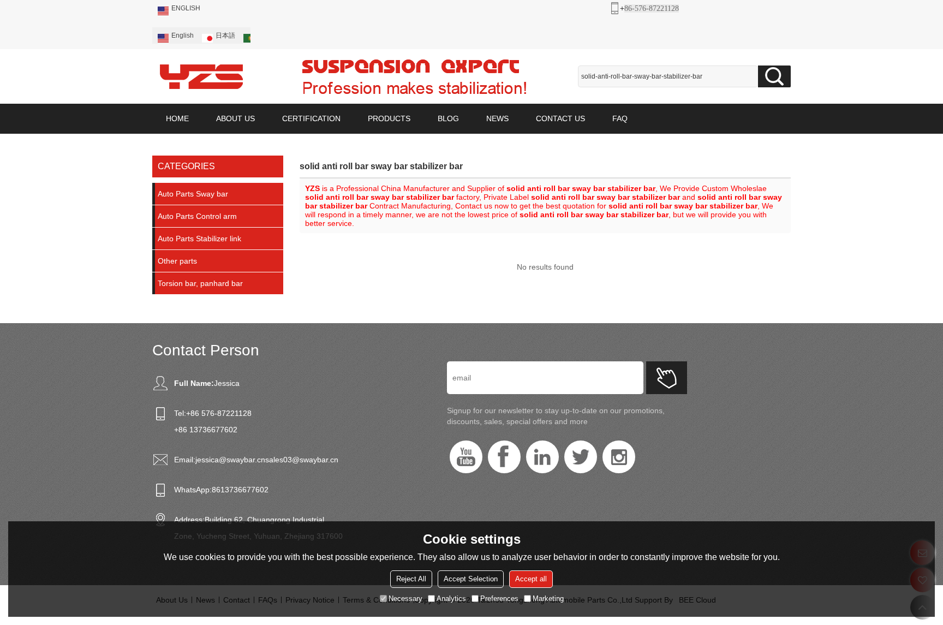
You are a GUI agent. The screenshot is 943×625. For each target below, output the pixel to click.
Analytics (451, 598)
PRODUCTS (389, 118)
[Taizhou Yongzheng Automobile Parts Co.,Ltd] (201, 76)
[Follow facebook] (504, 457)
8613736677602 (240, 489)
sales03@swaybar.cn (301, 459)
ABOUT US (235, 118)
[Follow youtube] (466, 457)
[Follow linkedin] (542, 457)
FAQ (620, 118)
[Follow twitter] (580, 457)
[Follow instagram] (618, 457)
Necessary (405, 598)
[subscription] (666, 377)
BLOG (448, 118)
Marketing (548, 598)
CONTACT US (560, 118)
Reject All (411, 578)
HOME (177, 118)
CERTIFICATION (311, 118)
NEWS (497, 118)
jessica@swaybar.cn (230, 459)
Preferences (499, 598)
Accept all (531, 578)
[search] (774, 76)
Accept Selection (471, 578)
